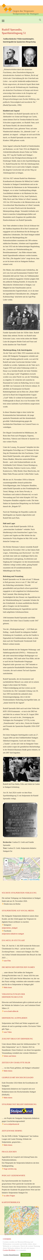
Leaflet (25, 879)
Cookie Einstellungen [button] (11, 1255)
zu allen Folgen (9, 1196)
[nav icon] (3, 20)
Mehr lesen (8, 987)
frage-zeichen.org (10, 1169)
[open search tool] (40, 20)
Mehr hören (8, 1071)
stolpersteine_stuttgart (9, 928)
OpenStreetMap (34, 879)
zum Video (8, 1032)
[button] (22, 870)
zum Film (7, 961)
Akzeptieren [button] (25, 1255)
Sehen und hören (10, 1056)
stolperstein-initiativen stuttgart (13, 934)
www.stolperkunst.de (11, 1124)
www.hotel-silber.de (11, 1011)
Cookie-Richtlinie (9, 1250)
